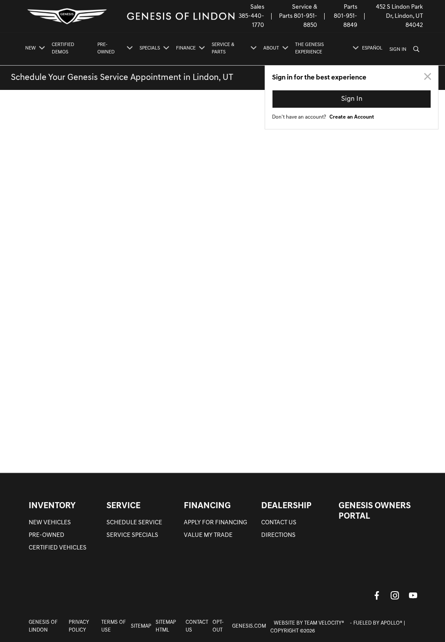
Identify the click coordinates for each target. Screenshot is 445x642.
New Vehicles (50, 523)
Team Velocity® (324, 623)
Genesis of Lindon (43, 626)
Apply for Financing (215, 523)
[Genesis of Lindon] (130, 16)
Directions (278, 535)
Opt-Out (218, 626)
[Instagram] (395, 595)
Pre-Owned (46, 535)
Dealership (286, 506)
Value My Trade (208, 535)
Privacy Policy (79, 626)
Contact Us (278, 523)
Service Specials (132, 535)
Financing (207, 506)
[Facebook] (376, 595)
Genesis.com (249, 626)
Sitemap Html (166, 626)
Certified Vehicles (57, 548)
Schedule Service (134, 523)
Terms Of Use (113, 626)
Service (123, 506)
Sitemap (141, 626)
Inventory (52, 506)
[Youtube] (413, 595)
